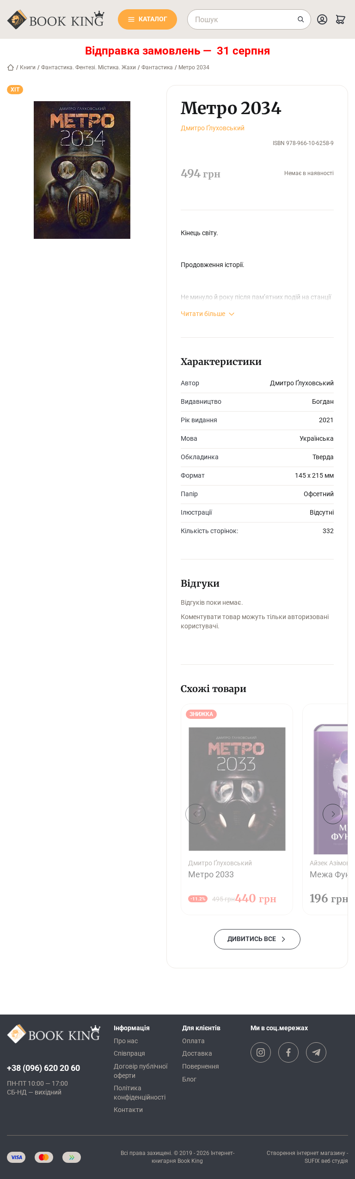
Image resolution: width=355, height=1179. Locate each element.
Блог (189, 1079)
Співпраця (129, 1053)
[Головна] (10, 67)
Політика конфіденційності (139, 1092)
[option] (237, 810)
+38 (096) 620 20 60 (43, 1068)
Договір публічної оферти (140, 1071)
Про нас (126, 1041)
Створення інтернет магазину (306, 1153)
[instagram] (261, 1052)
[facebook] (288, 1052)
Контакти (128, 1109)
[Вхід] (322, 19)
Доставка (197, 1053)
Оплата (193, 1041)
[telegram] (316, 1052)
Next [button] (333, 814)
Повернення (200, 1066)
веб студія (334, 1161)
